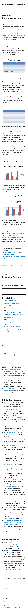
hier (9, 39)
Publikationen (6, 598)
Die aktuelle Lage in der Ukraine (12, 326)
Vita (3, 591)
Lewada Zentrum (8, 550)
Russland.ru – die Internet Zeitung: (13, 500)
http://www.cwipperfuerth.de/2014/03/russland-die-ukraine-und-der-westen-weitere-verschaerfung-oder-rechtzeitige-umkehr (13, 235)
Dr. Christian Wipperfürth (13, 5)
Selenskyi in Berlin (9, 317)
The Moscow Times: (9, 563)
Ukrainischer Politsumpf (10, 309)
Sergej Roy (6, 390)
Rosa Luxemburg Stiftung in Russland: (14, 479)
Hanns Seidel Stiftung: (10, 432)
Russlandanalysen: (9, 507)
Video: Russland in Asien (10, 300)
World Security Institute (10, 569)
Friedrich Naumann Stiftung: (11, 425)
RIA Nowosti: (7, 464)
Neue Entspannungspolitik (11, 453)
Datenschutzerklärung (7, 607)
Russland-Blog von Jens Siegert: (12, 486)
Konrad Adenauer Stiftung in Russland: (14, 445)
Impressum (17, 607)
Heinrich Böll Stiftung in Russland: (13, 438)
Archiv (4, 353)
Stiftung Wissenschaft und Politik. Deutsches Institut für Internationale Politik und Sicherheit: (14, 522)
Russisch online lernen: (10, 388)
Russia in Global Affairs (10, 558)
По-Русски (5, 588)
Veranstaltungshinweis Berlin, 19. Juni (14, 329)
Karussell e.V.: (7, 380)
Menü (4, 9)
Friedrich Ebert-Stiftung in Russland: (14, 417)
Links (3, 594)
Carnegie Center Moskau (10, 402)
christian (6, 265)
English (4, 601)
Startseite (4, 585)
